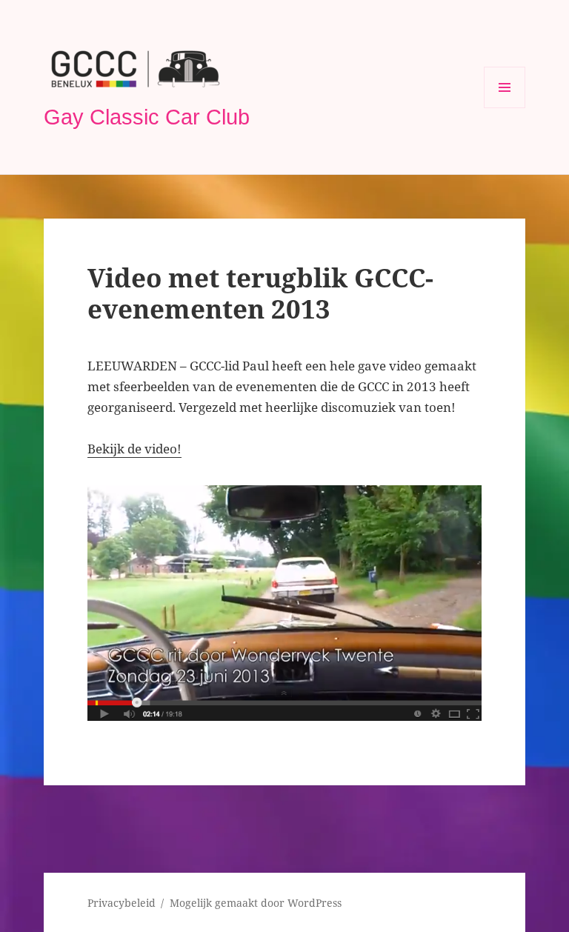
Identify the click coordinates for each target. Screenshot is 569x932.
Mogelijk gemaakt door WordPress (256, 903)
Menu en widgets (505, 107)
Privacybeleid (121, 903)
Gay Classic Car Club (147, 117)
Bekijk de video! (134, 448)
